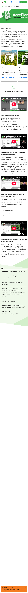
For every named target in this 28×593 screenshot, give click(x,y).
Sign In (16, 2)
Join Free (23, 2)
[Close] (26, 588)
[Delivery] (11, 2)
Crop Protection (9, 6)
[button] (14, 272)
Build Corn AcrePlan (7, 77)
